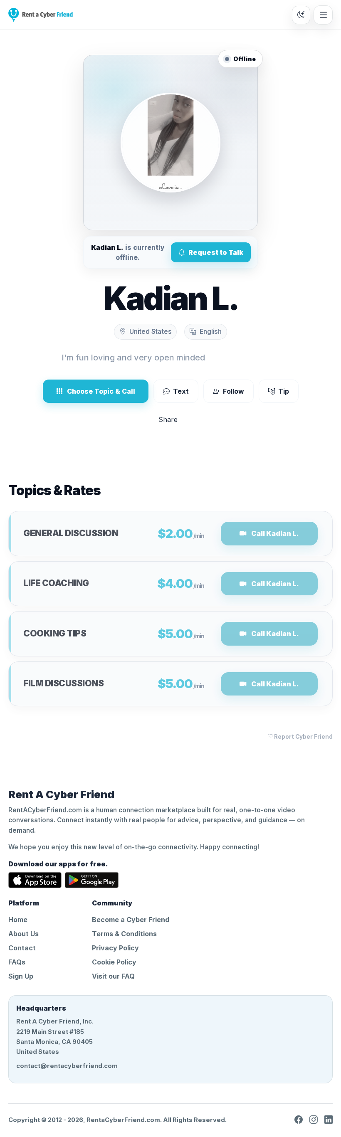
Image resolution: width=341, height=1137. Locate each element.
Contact (22, 948)
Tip (283, 391)
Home (17, 919)
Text (181, 391)
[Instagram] (313, 1120)
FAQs (16, 962)
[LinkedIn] (328, 1120)
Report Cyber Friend (303, 736)
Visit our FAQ (113, 976)
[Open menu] (323, 15)
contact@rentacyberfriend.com (67, 1066)
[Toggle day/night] (301, 15)
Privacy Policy (115, 948)
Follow (233, 391)
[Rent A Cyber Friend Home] (40, 15)
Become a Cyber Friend (130, 919)
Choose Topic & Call (101, 391)
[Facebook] (298, 1120)
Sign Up (20, 976)
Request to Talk (215, 252)
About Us (23, 934)
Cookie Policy (114, 962)
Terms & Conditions (124, 934)
